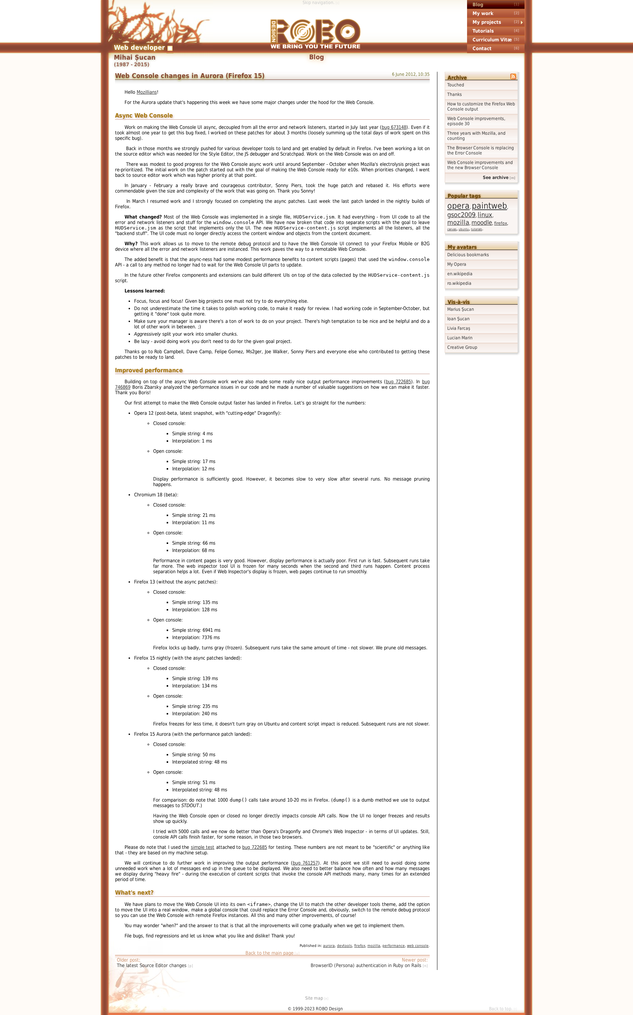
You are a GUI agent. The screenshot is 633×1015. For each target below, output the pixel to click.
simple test (202, 847)
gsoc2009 (461, 215)
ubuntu (464, 229)
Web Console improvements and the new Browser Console (480, 165)
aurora (329, 945)
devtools (344, 945)
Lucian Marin (460, 337)
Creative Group (462, 347)
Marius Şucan (460, 309)
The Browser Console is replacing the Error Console (480, 150)
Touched (455, 84)
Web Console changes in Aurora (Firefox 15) (189, 75)
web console (418, 945)
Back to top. (500, 1008)
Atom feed (516, 80)
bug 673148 (394, 127)
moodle (481, 222)
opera (458, 206)
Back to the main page (269, 953)
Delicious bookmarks (468, 254)
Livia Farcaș (458, 328)
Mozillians (147, 92)
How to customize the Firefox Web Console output (481, 106)
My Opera (456, 264)
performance (393, 945)
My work (483, 13)
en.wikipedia (460, 273)
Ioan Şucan (458, 318)
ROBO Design (315, 33)
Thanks (454, 94)
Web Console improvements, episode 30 (476, 121)
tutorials (476, 229)
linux (485, 215)
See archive (495, 177)
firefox (500, 223)
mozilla (458, 222)
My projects (487, 22)
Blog (478, 4)
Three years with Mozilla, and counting (476, 136)
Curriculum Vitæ (492, 39)
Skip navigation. (318, 2)
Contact (482, 48)
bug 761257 (305, 863)
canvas (451, 229)
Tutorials (483, 31)
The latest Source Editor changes (152, 965)
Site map (314, 998)
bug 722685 (398, 381)
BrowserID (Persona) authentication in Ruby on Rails (367, 965)
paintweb (489, 205)
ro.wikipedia (459, 283)
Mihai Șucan (135, 57)
